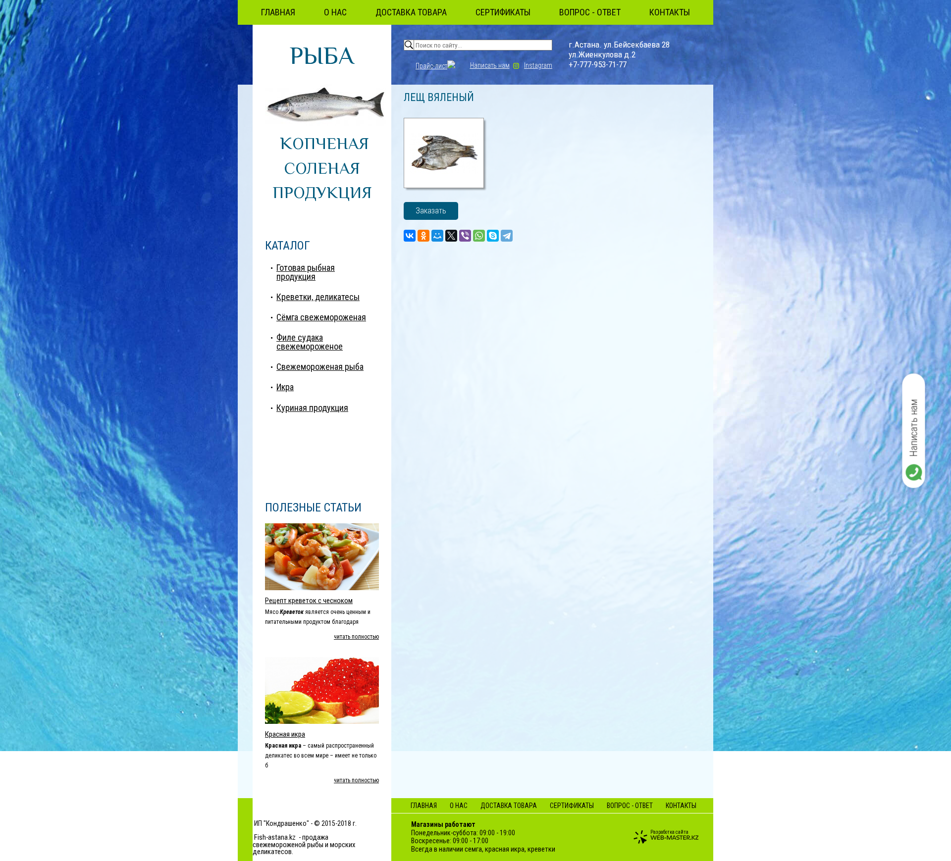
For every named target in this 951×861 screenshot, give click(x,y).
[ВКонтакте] (410, 236)
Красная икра (285, 734)
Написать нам (490, 65)
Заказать (431, 210)
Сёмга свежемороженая (321, 317)
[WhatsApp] (479, 236)
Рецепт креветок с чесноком (309, 600)
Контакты (669, 12)
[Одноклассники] (423, 236)
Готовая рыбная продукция (305, 272)
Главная (278, 12)
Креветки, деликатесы (318, 297)
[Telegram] (507, 236)
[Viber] (465, 236)
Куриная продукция (312, 408)
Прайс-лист (431, 66)
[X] (451, 236)
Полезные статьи (313, 507)
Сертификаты (503, 12)
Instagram (538, 65)
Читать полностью (356, 636)
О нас (335, 12)
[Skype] (493, 236)
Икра (285, 387)
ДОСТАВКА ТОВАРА (411, 12)
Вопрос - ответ (590, 12)
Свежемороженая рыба (320, 366)
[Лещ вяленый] (444, 185)
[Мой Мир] (437, 236)
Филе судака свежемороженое (309, 342)
